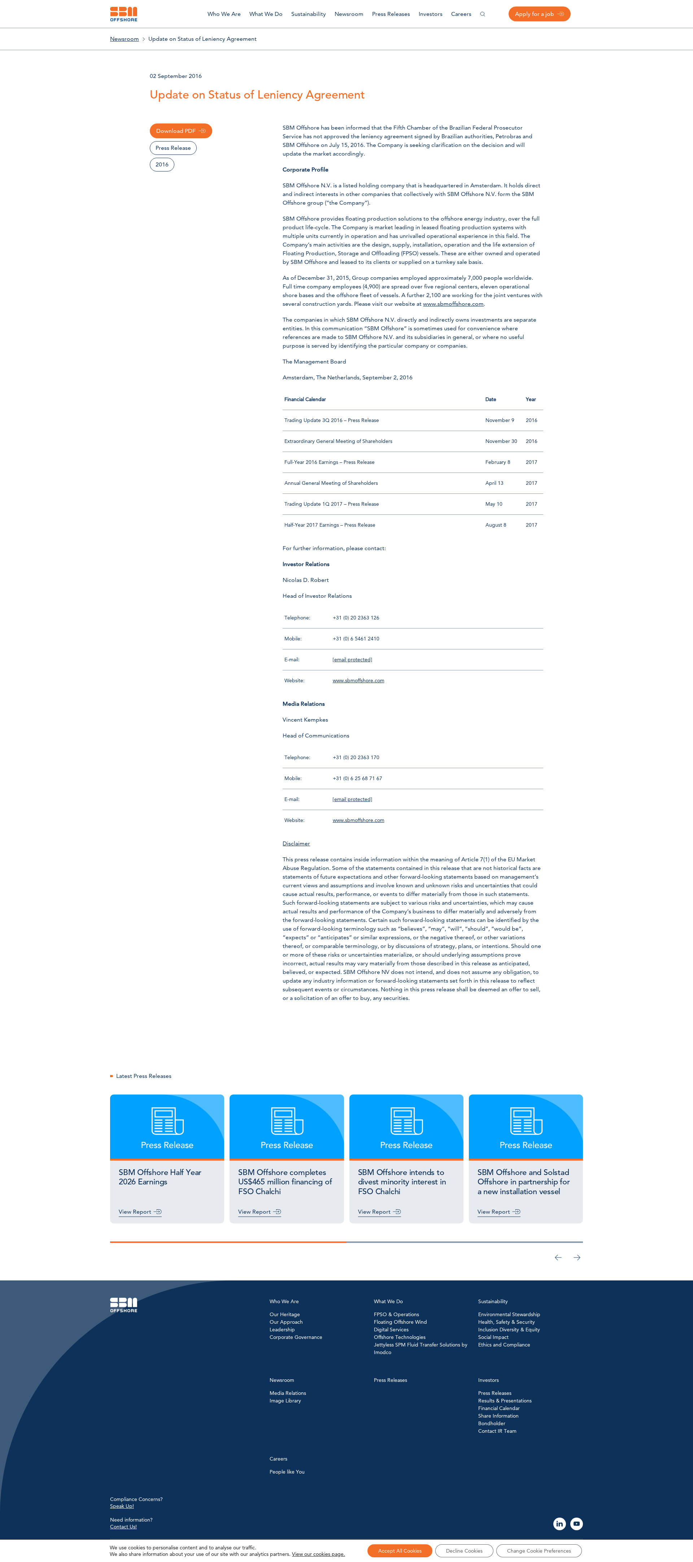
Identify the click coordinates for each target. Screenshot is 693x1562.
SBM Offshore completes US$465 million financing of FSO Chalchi (285, 1182)
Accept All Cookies (400, 1551)
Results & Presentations (505, 1400)
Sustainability (308, 13)
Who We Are (224, 13)
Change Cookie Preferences (539, 1551)
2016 (162, 164)
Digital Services (391, 1329)
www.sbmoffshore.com (453, 303)
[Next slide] (577, 1257)
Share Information (498, 1416)
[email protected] (352, 659)
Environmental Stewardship (509, 1314)
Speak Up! (122, 1506)
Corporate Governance (296, 1337)
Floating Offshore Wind (400, 1322)
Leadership (282, 1329)
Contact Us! (123, 1526)
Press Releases (391, 13)
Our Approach (286, 1322)
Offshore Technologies (400, 1337)
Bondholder (491, 1423)
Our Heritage (285, 1314)
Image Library (285, 1400)
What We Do (266, 13)
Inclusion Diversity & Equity (509, 1329)
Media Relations (288, 1393)
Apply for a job (534, 13)
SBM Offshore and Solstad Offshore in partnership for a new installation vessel (524, 1182)
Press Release (173, 147)
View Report (135, 1211)
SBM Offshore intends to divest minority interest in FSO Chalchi (402, 1182)
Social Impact (493, 1337)
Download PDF (176, 130)
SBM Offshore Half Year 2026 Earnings (160, 1177)
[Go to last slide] (558, 1257)
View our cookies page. (318, 1554)
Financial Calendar (499, 1408)
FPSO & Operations (396, 1314)
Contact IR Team (497, 1431)
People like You (287, 1472)
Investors (431, 13)
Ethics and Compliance (504, 1344)
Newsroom (349, 13)
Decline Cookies (464, 1551)
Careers (461, 13)
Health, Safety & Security (506, 1322)
